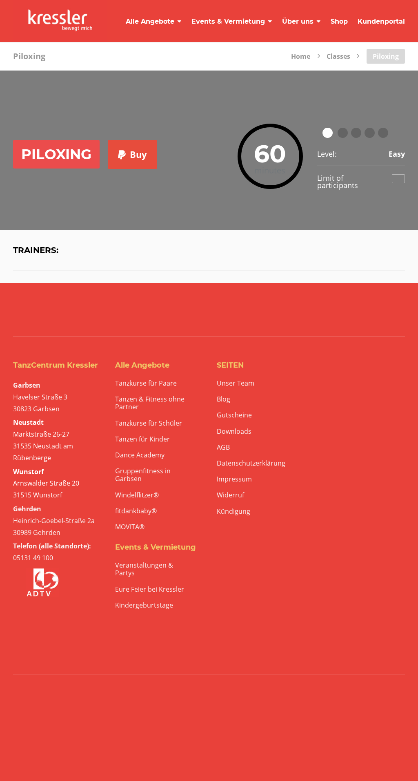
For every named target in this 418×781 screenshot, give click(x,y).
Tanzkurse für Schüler (148, 423)
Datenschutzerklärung (251, 463)
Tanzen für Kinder (142, 439)
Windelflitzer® (137, 495)
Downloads (234, 431)
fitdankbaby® (136, 511)
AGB (223, 447)
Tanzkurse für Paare (146, 383)
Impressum (234, 479)
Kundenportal (381, 21)
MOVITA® (130, 527)
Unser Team (235, 383)
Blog (223, 399)
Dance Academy (140, 455)
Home (300, 56)
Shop (339, 21)
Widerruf (230, 495)
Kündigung (233, 511)
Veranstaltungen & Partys (144, 569)
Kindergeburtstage (144, 605)
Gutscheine (234, 415)
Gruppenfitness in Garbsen (143, 475)
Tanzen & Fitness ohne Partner (150, 403)
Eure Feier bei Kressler (149, 589)
